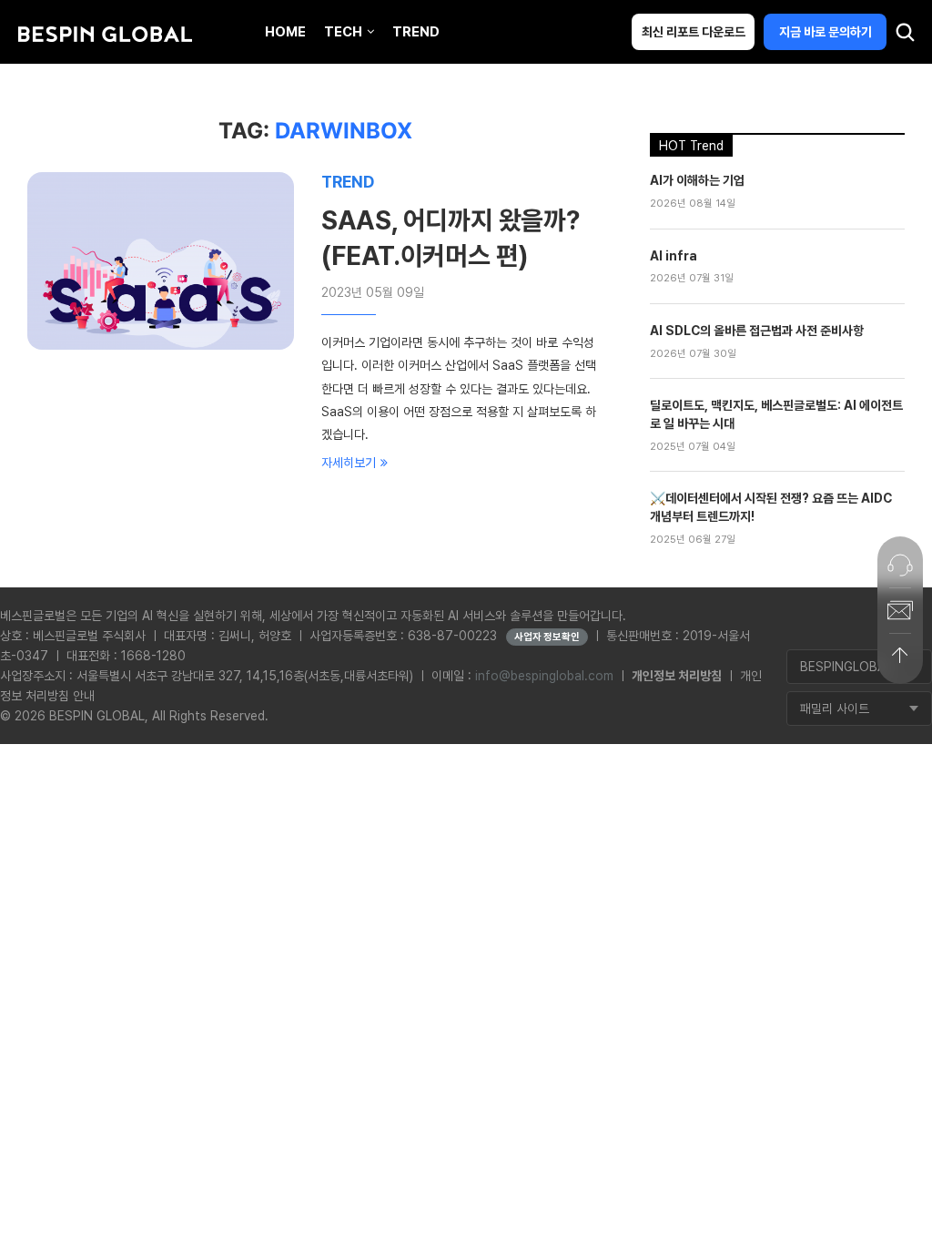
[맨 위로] (900, 655)
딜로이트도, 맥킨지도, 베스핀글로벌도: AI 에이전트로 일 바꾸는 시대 (776, 414)
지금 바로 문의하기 (825, 32)
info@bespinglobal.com (544, 675)
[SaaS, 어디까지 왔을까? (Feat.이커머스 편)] (160, 261)
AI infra (673, 256)
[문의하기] (900, 564)
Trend (416, 32)
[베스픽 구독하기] (900, 610)
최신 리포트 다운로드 (693, 32)
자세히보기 (348, 462)
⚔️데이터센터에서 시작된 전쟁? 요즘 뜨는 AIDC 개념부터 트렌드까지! (771, 507)
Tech (343, 32)
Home (285, 32)
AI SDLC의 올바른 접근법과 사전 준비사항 (757, 330)
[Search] (905, 36)
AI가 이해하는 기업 (697, 180)
